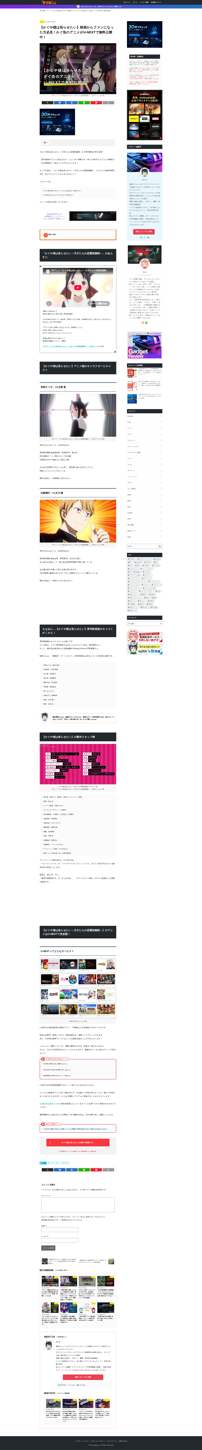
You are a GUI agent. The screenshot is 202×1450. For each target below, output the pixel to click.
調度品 (150, 604)
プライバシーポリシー (98, 1441)
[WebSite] (62, 1385)
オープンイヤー (134, 578)
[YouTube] (81, 1385)
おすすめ (156, 565)
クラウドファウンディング (137, 581)
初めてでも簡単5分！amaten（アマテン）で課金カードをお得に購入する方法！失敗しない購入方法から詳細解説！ (150, 383)
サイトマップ (112, 1441)
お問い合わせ (123, 1441)
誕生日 (142, 604)
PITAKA (148, 562)
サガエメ (146, 585)
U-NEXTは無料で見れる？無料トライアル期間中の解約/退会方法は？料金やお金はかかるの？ (75, 1129)
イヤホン (147, 572)
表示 (54, 234)
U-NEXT (51, 1163)
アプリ (129, 434)
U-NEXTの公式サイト (48, 1104)
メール (45, 1236)
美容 (129, 519)
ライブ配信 (131, 488)
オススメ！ (148, 575)
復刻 (147, 598)
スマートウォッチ (135, 588)
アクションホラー (147, 569)
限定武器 (144, 607)
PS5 (138, 565)
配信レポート (133, 607)
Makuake (139, 562)
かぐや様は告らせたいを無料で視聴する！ (78, 1142)
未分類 (129, 513)
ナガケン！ (96, 1445)
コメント (45, 1195)
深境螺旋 (132, 604)
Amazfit (157, 559)
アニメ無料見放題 (63, 1163)
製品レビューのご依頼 (83, 1377)
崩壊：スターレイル (135, 598)
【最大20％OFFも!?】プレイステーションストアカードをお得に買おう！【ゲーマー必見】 (150, 396)
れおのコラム (133, 569)
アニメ (42, 22)
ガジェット (126, 2)
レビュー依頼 (144, 2)
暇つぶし (142, 601)
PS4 (131, 565)
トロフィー (133, 591)
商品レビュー (133, 594)
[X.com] (71, 1385)
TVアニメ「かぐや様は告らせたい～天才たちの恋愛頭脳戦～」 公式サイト (70, 346)
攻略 (129, 495)
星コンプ (132, 601)
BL (130, 562)
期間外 (151, 601)
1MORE (132, 559)
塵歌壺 (144, 594)
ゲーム (135, 2)
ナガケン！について (82, 1441)
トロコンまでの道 (150, 588)
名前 (44, 1226)
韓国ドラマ (131, 531)
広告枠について (156, 2)
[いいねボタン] (44, 142)
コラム (129, 464)
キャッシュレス (133, 446)
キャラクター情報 (133, 452)
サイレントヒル (134, 585)
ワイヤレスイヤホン (147, 591)
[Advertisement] (78, 601)
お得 (129, 422)
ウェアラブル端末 (135, 575)
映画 (129, 501)
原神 (158, 591)
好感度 (153, 594)
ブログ (129, 482)
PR (156, 562)
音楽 (129, 537)
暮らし (129, 507)
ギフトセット (147, 578)
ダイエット (131, 470)
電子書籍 (130, 525)
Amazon (130, 416)
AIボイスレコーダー (145, 559)
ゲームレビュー (154, 581)
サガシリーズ (157, 585)
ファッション (132, 476)
